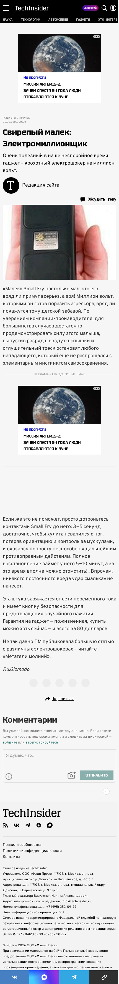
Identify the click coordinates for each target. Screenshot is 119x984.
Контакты (11, 857)
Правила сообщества (22, 845)
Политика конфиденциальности (32, 851)
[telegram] (27, 825)
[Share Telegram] (74, 977)
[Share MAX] (44, 977)
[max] (50, 825)
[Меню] (6, 8)
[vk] (16, 825)
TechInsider (31, 8)
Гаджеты (9, 118)
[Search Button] (104, 8)
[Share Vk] (14, 977)
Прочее (24, 118)
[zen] (39, 825)
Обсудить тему (101, 199)
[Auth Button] (113, 8)
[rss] (5, 825)
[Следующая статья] (59, 791)
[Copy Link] (104, 977)
